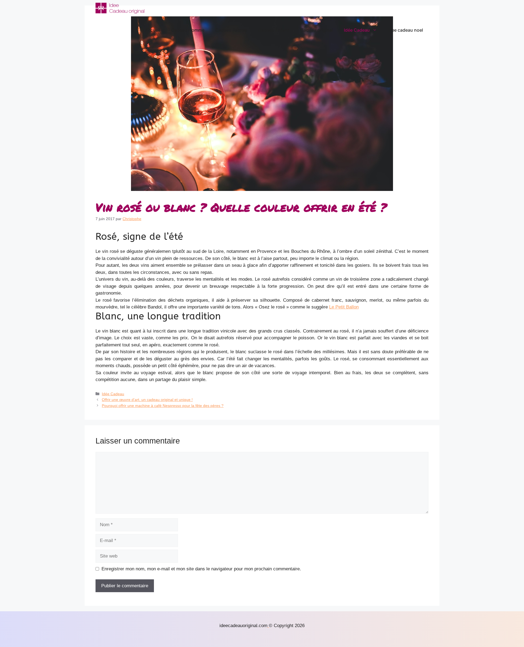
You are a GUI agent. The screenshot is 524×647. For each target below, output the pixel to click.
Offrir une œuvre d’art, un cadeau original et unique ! (147, 399)
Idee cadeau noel (405, 30)
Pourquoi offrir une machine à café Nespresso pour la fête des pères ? (163, 405)
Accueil (152, 30)
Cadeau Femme (231, 30)
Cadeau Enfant (273, 30)
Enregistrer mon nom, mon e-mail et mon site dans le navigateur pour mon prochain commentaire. (201, 568)
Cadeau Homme (187, 30)
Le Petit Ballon (344, 307)
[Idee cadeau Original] (120, 8)
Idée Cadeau (357, 30)
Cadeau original (316, 30)
